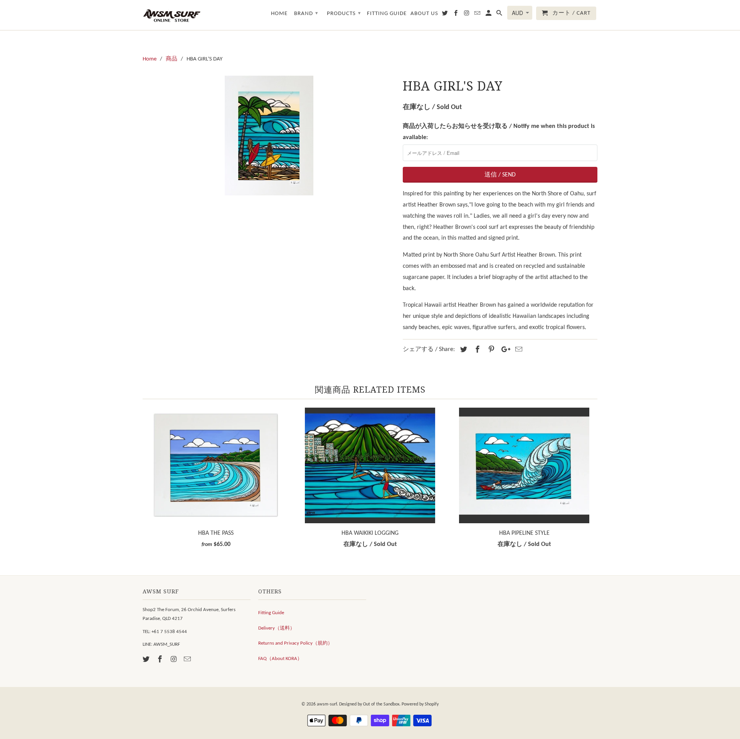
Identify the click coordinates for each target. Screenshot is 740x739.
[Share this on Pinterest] (490, 350)
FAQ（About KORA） (280, 658)
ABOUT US (424, 14)
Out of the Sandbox (381, 704)
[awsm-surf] (171, 15)
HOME (279, 14)
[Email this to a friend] (517, 350)
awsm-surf (327, 704)
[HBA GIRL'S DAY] (269, 135)
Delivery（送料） (276, 628)
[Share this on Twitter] (462, 350)
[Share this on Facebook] (476, 350)
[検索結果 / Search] (499, 15)
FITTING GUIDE (387, 14)
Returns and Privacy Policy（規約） (295, 643)
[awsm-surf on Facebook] (160, 659)
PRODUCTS (344, 14)
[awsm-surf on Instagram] (174, 659)
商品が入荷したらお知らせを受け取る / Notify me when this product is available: (499, 132)
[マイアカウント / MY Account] (489, 15)
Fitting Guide (271, 612)
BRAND (306, 14)
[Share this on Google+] (504, 350)
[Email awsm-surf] (188, 659)
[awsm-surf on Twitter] (147, 659)
